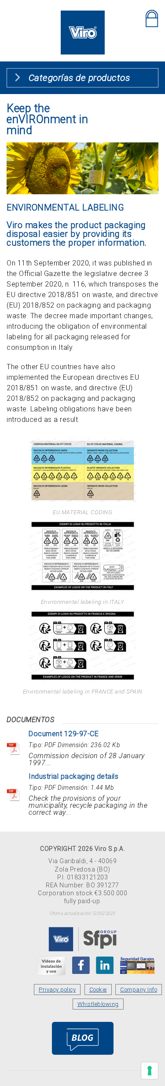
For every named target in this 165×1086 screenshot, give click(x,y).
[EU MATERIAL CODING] (82, 470)
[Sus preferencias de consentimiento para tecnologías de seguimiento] (149, 1070)
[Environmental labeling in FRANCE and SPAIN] (82, 645)
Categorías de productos (79, 78)
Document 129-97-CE (64, 734)
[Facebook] (81, 965)
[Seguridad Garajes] (137, 965)
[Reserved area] (152, 18)
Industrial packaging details (73, 776)
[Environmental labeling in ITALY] (82, 555)
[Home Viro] (83, 15)
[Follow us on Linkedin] (105, 965)
